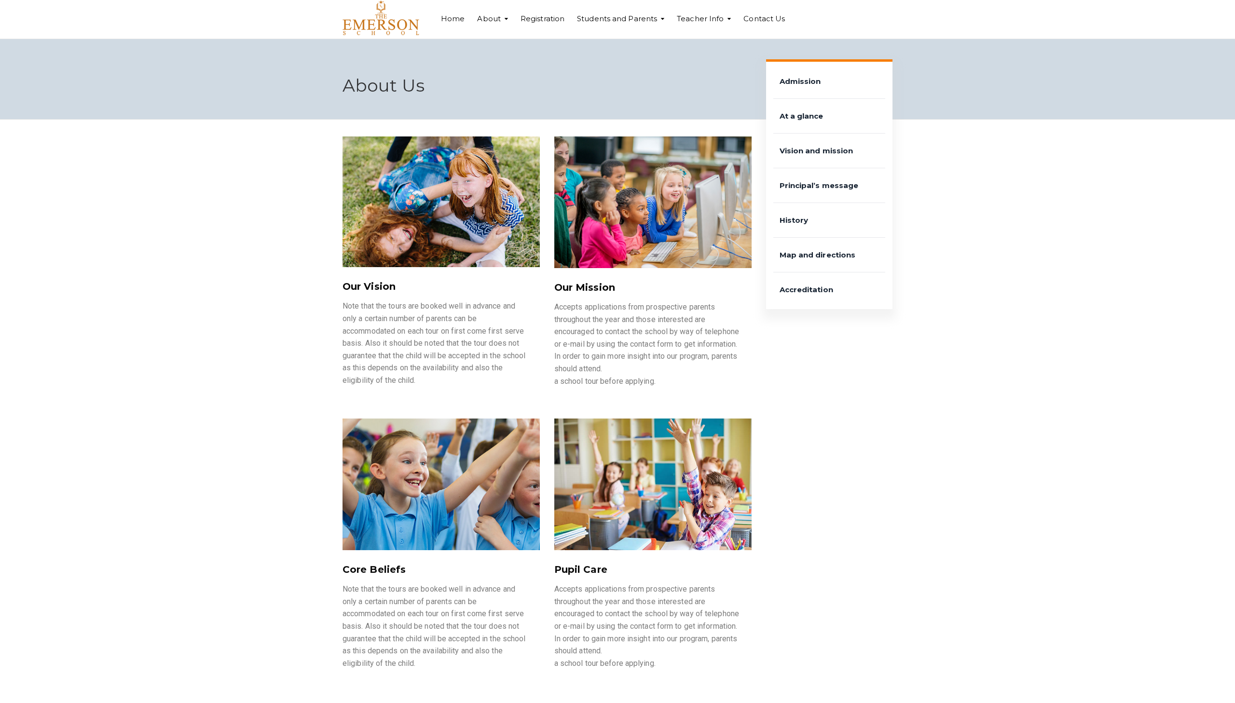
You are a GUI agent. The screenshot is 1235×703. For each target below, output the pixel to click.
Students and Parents (617, 18)
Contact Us (764, 18)
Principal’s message (819, 185)
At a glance (801, 116)
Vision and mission (816, 150)
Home (453, 18)
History (794, 220)
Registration (542, 18)
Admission (800, 81)
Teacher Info (700, 18)
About (489, 18)
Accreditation (806, 289)
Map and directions (818, 254)
